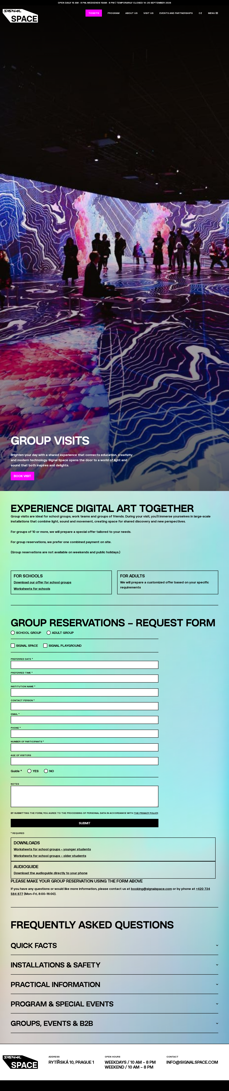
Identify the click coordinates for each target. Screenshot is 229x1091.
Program (113, 13)
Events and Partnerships (176, 13)
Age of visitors (21, 755)
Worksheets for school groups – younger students (52, 849)
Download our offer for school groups (42, 582)
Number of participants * (27, 741)
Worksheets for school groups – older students (50, 855)
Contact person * (23, 700)
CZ (200, 13)
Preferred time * (22, 672)
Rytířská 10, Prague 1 (71, 1062)
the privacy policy (146, 813)
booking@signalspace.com (151, 888)
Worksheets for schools (32, 588)
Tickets (94, 13)
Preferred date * (22, 659)
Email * (15, 714)
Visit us (148, 13)
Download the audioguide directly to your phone (51, 873)
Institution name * (23, 686)
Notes (15, 784)
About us (131, 13)
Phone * (16, 727)
